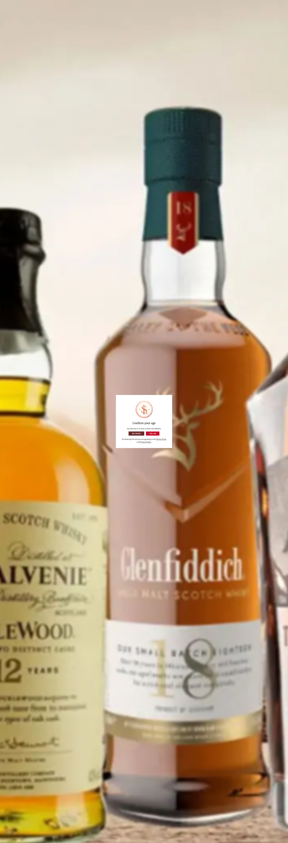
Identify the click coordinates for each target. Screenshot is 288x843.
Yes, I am (152, 433)
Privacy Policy (145, 442)
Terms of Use (161, 439)
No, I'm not (136, 433)
